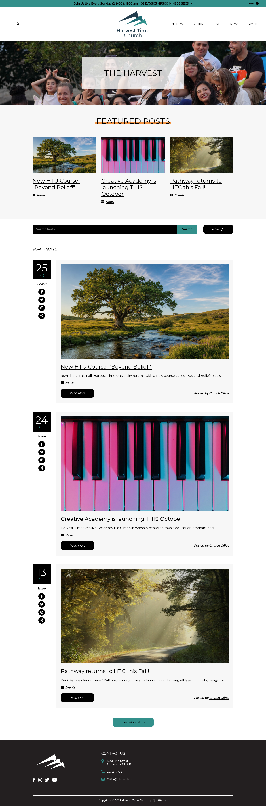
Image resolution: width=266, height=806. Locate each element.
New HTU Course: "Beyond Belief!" (56, 184)
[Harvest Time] (51, 761)
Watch (254, 24)
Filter (216, 229)
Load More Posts (133, 722)
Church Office (219, 393)
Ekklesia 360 (160, 800)
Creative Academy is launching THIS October (128, 187)
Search (187, 229)
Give (217, 24)
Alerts (250, 3)
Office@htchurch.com (121, 779)
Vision (198, 24)
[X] (47, 780)
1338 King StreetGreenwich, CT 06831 (120, 762)
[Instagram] (40, 780)
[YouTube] (54, 780)
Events (179, 195)
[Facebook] (34, 780)
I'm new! (178, 24)
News (234, 24)
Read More (77, 393)
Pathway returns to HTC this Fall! (196, 184)
